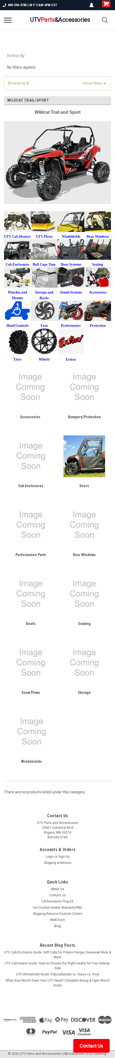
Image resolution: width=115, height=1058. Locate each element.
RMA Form (57, 920)
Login (50, 857)
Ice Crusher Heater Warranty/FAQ (57, 907)
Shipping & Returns (57, 863)
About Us (57, 889)
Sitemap (100, 1054)
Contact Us (57, 895)
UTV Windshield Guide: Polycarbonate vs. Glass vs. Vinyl (57, 974)
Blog (57, 926)
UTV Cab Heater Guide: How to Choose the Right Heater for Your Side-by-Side (57, 965)
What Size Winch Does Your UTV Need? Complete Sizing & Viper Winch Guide (58, 983)
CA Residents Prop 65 (57, 901)
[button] (57, 83)
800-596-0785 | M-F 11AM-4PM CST (32, 5)
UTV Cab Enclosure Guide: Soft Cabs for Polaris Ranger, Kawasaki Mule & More (57, 954)
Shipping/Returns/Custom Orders (57, 914)
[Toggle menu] (7, 20)
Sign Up (63, 857)
